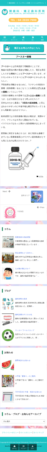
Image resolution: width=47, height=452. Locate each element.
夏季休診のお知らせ (22, 360)
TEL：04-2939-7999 (23, 19)
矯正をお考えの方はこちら (27, 48)
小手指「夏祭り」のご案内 (25, 376)
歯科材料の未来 (21, 299)
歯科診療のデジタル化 (23, 314)
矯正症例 (12, 3)
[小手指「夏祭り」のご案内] (8, 381)
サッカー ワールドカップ (24, 330)
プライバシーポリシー (10, 432)
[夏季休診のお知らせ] (8, 365)
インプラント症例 (24, 3)
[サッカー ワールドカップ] (8, 335)
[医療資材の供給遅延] (8, 242)
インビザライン (39, 3)
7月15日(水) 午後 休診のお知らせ (28, 392)
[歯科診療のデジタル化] (8, 319)
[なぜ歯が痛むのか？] (8, 273)
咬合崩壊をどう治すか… (24, 253)
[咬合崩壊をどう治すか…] (8, 258)
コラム (41, 176)
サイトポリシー (26, 432)
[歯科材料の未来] (8, 304)
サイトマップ (39, 432)
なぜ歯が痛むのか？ (22, 268)
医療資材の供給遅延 (22, 237)
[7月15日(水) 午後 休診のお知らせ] (8, 397)
